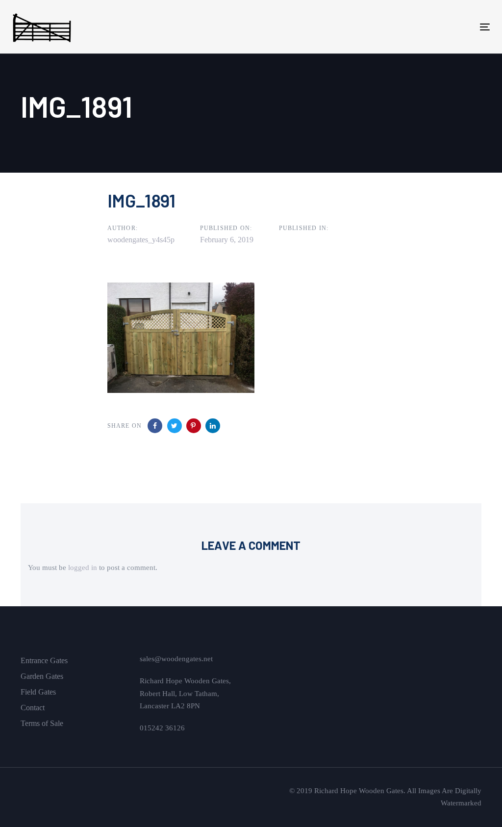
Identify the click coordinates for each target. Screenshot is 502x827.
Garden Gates (42, 676)
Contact (33, 707)
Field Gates (38, 692)
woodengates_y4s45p (141, 239)
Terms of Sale (42, 723)
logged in (82, 567)
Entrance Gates (44, 660)
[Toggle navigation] (410, 26)
